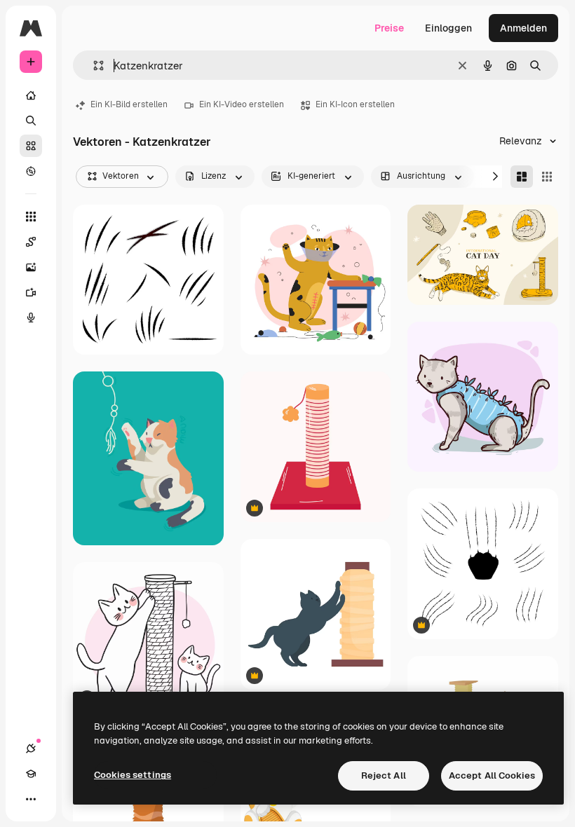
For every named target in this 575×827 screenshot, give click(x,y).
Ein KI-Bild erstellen (129, 104)
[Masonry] (521, 176)
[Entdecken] (31, 171)
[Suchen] (31, 120)
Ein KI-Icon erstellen (355, 104)
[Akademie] (31, 774)
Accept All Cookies (492, 775)
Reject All (383, 775)
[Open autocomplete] (93, 65)
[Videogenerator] (31, 292)
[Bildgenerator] (31, 267)
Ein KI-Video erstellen (241, 104)
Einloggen (448, 28)
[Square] (547, 176)
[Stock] (31, 146)
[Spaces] (31, 242)
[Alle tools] (31, 216)
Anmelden (523, 28)
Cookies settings (132, 775)
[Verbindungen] (31, 748)
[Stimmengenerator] (31, 317)
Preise (389, 28)
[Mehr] (31, 799)
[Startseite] (31, 95)
